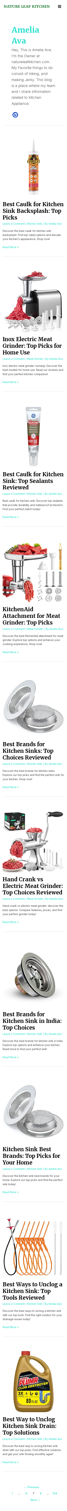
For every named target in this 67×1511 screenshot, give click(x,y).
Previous (31, 1487)
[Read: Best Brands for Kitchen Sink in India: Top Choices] (33, 976)
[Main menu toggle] (59, 6)
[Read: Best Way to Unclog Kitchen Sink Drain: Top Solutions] (33, 1381)
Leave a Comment (14, 223)
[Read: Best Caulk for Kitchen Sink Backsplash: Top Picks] (33, 166)
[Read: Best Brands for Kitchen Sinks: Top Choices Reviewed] (33, 706)
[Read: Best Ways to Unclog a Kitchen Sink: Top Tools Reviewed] (33, 1246)
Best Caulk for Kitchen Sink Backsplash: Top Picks (33, 211)
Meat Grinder (35, 358)
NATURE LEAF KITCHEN (27, 6)
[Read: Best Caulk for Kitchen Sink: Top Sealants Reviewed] (33, 436)
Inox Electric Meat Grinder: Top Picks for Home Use (32, 346)
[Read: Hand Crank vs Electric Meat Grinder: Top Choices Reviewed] (33, 841)
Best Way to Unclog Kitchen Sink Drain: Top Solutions (29, 1426)
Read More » (11, 247)
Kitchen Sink (34, 223)
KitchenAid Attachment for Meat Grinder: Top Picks (31, 616)
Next (35, 1500)
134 (54, 1493)
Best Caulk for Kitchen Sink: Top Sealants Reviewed (33, 481)
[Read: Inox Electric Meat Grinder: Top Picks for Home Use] (33, 301)
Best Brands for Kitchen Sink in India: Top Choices (32, 1021)
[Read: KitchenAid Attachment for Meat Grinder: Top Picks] (33, 571)
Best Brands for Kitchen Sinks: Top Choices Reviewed (28, 751)
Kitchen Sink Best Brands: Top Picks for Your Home (31, 1156)
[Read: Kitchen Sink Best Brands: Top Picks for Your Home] (33, 1111)
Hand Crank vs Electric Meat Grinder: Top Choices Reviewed (33, 886)
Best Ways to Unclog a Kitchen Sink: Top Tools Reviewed (33, 1291)
